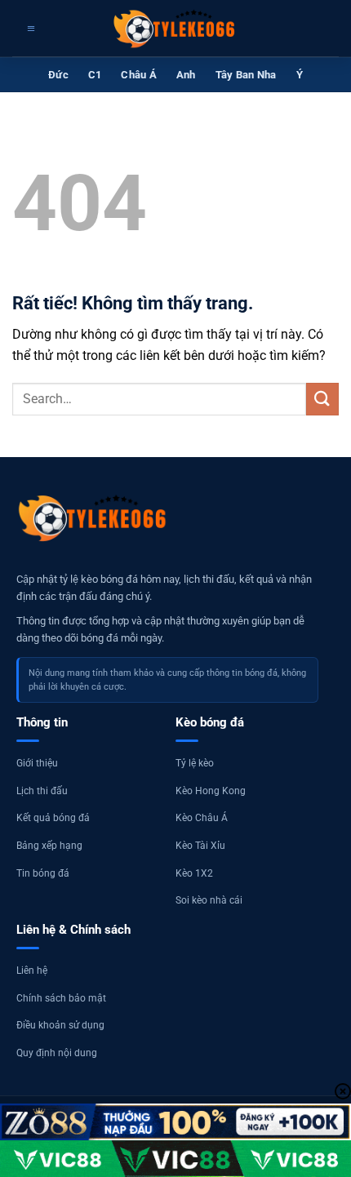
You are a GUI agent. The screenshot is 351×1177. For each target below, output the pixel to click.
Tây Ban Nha (246, 75)
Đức (58, 75)
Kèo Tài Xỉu (200, 845)
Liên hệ (31, 970)
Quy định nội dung (56, 1053)
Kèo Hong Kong (211, 791)
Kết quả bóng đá (53, 818)
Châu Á (139, 75)
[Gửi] (322, 399)
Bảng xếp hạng (49, 845)
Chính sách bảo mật (61, 998)
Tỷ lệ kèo (195, 763)
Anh (186, 75)
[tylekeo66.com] (175, 28)
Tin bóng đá (42, 873)
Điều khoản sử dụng (60, 1025)
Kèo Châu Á (202, 818)
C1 (95, 75)
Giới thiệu (37, 763)
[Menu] (29, 29)
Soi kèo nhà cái (209, 900)
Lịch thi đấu (42, 791)
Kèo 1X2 (194, 873)
